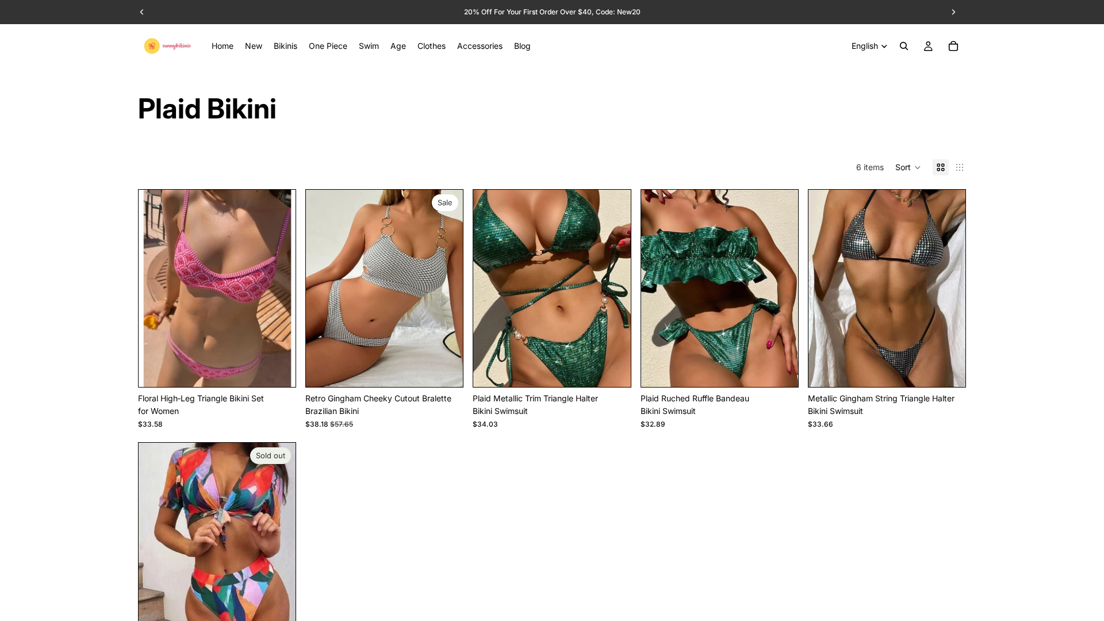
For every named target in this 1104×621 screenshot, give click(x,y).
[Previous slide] (156, 288)
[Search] (904, 46)
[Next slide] (278, 288)
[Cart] (953, 46)
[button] (908, 167)
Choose (287, 369)
